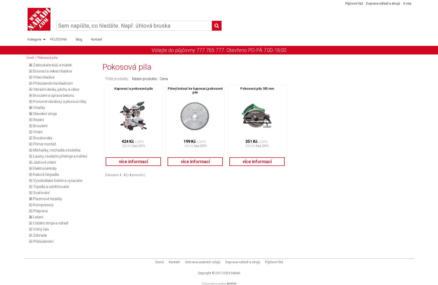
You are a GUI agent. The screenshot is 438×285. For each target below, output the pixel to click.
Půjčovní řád (354, 3)
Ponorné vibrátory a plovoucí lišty (59, 102)
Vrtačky (39, 108)
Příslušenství (43, 241)
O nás (407, 3)
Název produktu (144, 79)
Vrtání (38, 132)
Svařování (41, 193)
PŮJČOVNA (58, 39)
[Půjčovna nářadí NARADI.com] (39, 19)
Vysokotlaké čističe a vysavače (57, 181)
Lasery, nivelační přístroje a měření (60, 156)
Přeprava (40, 211)
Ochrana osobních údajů (202, 262)
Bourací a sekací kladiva (52, 71)
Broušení (40, 126)
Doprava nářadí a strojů (383, 3)
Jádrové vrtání (44, 162)
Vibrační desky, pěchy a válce (56, 89)
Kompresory (43, 205)
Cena (164, 79)
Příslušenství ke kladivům (53, 83)
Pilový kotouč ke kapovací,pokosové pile (195, 90)
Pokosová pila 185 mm (257, 88)
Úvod (30, 58)
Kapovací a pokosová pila (133, 88)
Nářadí (235, 273)
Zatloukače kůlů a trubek (52, 65)
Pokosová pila (48, 58)
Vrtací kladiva (43, 77)
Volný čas (41, 229)
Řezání (38, 120)
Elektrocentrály (45, 168)
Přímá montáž (44, 144)
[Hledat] (217, 26)
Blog (79, 39)
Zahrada (40, 235)
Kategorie (34, 39)
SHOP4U (231, 283)
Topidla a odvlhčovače (51, 187)
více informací (133, 161)
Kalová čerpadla (46, 175)
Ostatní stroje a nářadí (50, 223)
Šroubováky (42, 138)
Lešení (38, 217)
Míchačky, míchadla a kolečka (56, 150)
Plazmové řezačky (47, 199)
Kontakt (96, 39)
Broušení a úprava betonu (53, 95)
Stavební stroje (45, 114)
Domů (159, 262)
